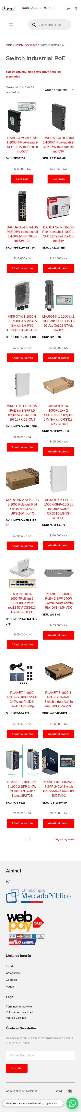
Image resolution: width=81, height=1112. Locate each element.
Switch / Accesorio (26, 44)
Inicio (9, 44)
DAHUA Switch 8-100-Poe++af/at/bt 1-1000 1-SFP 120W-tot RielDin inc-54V (58, 233)
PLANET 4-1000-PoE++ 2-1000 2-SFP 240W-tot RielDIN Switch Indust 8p (22, 699)
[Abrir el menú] (11, 25)
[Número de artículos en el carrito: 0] (75, 8)
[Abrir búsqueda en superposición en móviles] (49, 24)
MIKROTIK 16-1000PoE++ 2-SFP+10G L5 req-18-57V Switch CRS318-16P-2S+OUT (59, 415)
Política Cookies (16, 1017)
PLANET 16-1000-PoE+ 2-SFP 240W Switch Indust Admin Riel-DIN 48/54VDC (58, 600)
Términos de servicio (19, 1006)
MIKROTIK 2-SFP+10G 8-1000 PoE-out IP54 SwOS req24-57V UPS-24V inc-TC (22, 506)
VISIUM (31, 1101)
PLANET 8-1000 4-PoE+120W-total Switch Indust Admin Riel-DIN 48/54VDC (58, 699)
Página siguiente (64, 839)
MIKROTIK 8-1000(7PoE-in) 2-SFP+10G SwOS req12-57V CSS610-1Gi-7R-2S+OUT (22, 603)
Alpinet (13, 871)
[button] (72, 1103)
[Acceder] (68, 8)
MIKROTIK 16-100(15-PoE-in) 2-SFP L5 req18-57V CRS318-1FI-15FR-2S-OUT (22, 412)
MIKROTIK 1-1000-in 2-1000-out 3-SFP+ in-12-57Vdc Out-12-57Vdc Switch (58, 323)
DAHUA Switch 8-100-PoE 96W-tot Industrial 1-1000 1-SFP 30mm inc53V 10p (22, 233)
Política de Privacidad (19, 1012)
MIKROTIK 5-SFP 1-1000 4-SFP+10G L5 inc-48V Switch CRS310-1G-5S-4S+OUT (58, 509)
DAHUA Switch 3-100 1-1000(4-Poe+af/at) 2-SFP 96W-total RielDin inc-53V (59, 144)
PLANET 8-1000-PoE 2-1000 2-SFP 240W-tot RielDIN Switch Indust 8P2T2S (22, 788)
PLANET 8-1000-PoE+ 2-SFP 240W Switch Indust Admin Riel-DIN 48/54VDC (59, 788)
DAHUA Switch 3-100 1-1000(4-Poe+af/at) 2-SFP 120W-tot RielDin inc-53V (22, 144)
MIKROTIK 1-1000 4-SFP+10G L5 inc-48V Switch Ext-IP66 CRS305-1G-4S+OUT (22, 323)
